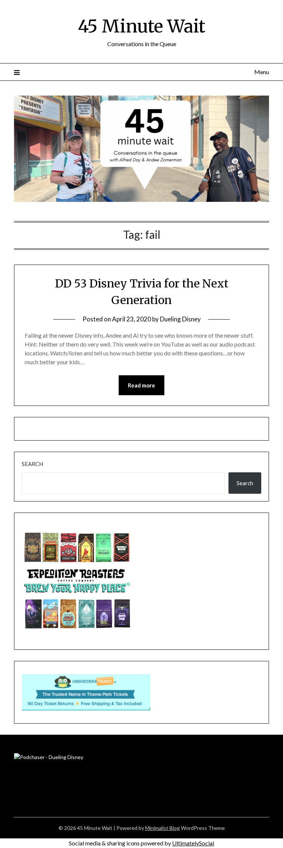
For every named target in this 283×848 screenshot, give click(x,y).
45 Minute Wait (141, 26)
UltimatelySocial (193, 843)
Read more (141, 385)
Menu (261, 71)
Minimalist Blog (162, 828)
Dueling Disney (180, 319)
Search (32, 464)
